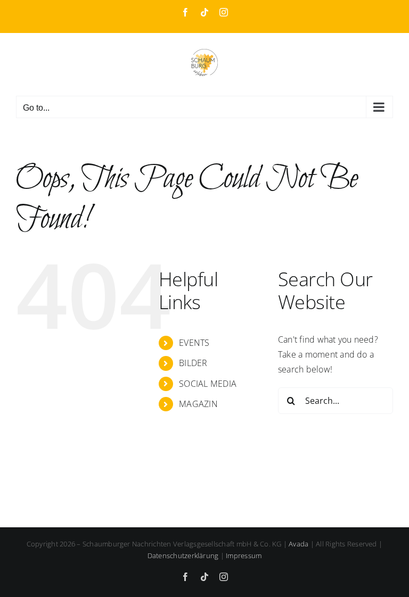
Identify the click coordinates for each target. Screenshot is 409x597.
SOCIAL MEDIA (207, 383)
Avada (298, 544)
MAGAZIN (198, 404)
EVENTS (194, 343)
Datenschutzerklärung (183, 555)
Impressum (243, 555)
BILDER (193, 363)
